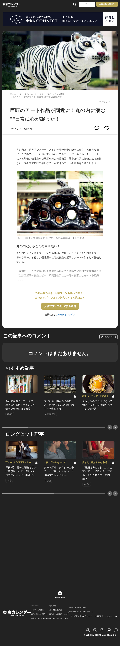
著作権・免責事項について (58, 614)
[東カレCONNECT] (60, 19)
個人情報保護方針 (55, 610)
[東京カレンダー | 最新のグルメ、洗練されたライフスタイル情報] (11, 4)
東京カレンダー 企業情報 (40, 618)
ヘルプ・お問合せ (37, 610)
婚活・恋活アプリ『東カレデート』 (80, 611)
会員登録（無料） (107, 4)
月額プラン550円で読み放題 (60, 306)
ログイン (87, 4)
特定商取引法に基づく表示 (58, 618)
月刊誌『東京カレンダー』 (77, 607)
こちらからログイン (65, 314)
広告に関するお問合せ (39, 614)
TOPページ (35, 605)
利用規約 (52, 605)
